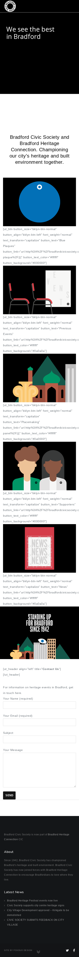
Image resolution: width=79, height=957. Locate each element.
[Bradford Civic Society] (10, 6)
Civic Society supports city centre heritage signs (35, 905)
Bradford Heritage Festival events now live (32, 900)
